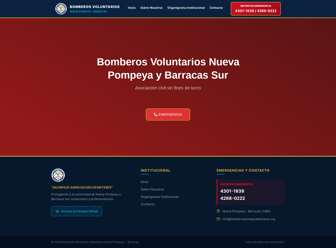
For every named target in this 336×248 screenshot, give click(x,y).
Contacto (216, 8)
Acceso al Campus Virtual (79, 211)
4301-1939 (232, 191)
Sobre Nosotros (151, 8)
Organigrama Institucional (186, 8)
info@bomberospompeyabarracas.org (248, 219)
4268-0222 (232, 198)
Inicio (132, 8)
